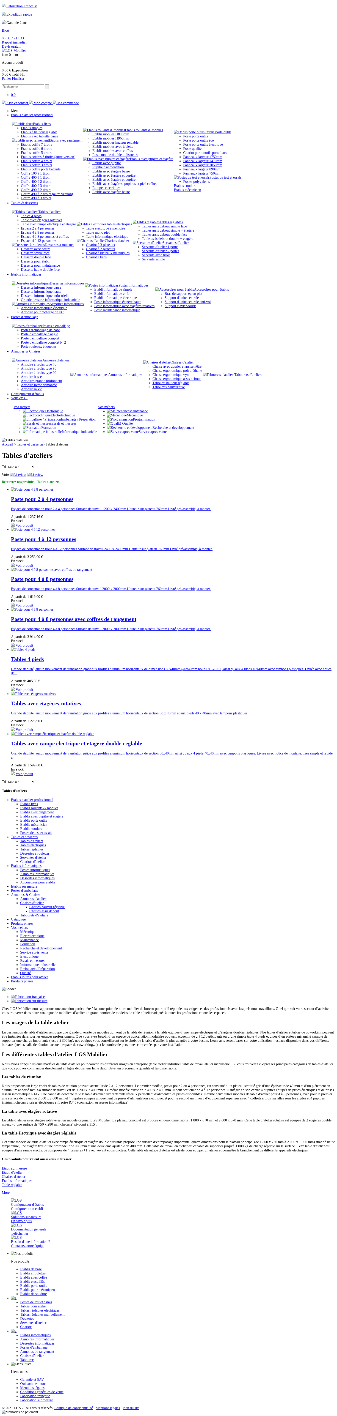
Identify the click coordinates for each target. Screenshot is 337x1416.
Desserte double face (36, 257)
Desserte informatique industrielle (45, 296)
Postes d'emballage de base (40, 330)
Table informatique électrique (107, 236)
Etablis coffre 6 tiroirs (36, 148)
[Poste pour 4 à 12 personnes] (33, 529)
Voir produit (24, 525)
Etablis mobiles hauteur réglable (115, 142)
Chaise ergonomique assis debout (176, 379)
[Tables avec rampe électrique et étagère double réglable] (52, 734)
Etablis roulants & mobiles (144, 130)
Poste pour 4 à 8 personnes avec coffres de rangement (73, 619)
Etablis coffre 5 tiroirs (36, 153)
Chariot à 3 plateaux (100, 245)
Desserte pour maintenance (40, 265)
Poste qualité (192, 148)
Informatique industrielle (79, 432)
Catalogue (18, 919)
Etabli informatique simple (113, 289)
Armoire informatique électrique (44, 308)
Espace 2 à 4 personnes (38, 228)
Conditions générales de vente (42, 1392)
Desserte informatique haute (41, 291)
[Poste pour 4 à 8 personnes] (51, 569)
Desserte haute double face (40, 269)
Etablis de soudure (33, 1294)
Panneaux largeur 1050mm (202, 165)
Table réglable (12, 1185)
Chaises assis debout (44, 911)
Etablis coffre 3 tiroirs (36, 165)
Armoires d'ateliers (55, 360)
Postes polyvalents (196, 181)
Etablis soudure (185, 186)
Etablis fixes (42, 124)
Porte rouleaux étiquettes (38, 346)
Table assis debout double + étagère (167, 239)
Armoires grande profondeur (41, 381)
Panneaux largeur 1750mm (202, 157)
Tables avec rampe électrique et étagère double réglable (76, 743)
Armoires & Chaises (25, 895)
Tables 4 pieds (31, 216)
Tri (4, 467)
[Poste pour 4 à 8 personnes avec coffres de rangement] (32, 609)
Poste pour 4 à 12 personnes (43, 539)
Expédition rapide (19, 14)
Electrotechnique (63, 415)
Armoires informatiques (67, 304)
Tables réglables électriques (40, 1310)
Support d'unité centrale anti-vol (188, 302)
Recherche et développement (173, 427)
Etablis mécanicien (187, 190)
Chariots (26, 1327)
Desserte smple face (35, 253)
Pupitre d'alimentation (108, 167)
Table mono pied (98, 232)
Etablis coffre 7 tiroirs (36, 144)
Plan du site (131, 1408)
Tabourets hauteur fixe (168, 387)
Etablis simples (31, 128)
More (6, 1193)
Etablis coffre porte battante (41, 169)
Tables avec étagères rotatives (46, 703)
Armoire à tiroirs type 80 (38, 368)
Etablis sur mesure (24, 886)
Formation (48, 427)
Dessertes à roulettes (59, 245)
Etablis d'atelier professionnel (32, 800)
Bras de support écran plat (183, 293)
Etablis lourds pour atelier (29, 977)
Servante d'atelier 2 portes (160, 251)
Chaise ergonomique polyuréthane (177, 370)
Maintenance (138, 411)
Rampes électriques (106, 188)
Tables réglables (171, 222)
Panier (6, 78)
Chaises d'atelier (182, 362)
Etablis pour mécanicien (37, 1290)
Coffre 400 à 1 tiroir (35, 177)
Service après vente (153, 432)
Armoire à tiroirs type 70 (38, 364)
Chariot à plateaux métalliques (108, 253)
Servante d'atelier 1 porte (160, 247)
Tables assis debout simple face (164, 226)
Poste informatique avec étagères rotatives (124, 306)
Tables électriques (119, 224)
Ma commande (67, 103)
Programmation (144, 419)
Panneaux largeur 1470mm (202, 161)
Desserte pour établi (35, 261)
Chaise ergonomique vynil (171, 375)
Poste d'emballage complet (40, 338)
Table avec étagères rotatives (41, 220)
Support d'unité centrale (182, 298)
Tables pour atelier (33, 1306)
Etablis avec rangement (65, 140)
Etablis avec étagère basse (111, 171)
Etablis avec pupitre (106, 163)
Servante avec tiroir (156, 255)
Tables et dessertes (30, 444)
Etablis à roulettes (33, 1273)
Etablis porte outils (217, 132)
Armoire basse (31, 377)
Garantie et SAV (32, 1379)
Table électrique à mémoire (105, 228)
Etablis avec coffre (33, 1277)
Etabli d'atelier (12, 1172)
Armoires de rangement (37, 1351)
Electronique (54, 411)
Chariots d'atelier (117, 241)
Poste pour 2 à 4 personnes (42, 499)
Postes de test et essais (225, 177)
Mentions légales (32, 1388)
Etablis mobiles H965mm (110, 138)
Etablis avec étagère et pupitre (113, 175)
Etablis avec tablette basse (39, 136)
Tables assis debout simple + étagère (168, 230)
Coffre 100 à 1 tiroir (35, 173)
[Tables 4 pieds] (23, 649)
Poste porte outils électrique (203, 144)
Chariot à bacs (96, 257)
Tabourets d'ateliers (248, 375)
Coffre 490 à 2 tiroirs (36, 190)
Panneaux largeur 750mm (201, 173)
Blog (5, 30)
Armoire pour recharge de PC (42, 312)
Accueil (7, 444)
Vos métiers (22, 407)
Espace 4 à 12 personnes (38, 241)
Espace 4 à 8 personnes (38, 232)
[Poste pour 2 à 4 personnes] (32, 489)
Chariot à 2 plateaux (100, 249)
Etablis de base (31, 1269)
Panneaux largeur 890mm (201, 169)
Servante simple (153, 259)
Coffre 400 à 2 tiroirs (36, 181)
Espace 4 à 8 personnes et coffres (45, 236)
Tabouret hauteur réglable (170, 383)
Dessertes (27, 1318)
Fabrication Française (21, 6)
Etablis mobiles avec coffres (112, 151)
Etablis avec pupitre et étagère (151, 159)
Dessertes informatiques (67, 283)
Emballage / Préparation (78, 419)
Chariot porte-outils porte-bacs (205, 153)
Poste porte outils (195, 136)
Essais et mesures (63, 423)
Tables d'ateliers (49, 212)
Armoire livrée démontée (39, 385)
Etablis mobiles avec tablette (112, 146)
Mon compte (43, 103)
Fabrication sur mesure (36, 1400)
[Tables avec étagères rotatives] (33, 694)
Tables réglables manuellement (42, 1314)
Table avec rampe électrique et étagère (48, 224)
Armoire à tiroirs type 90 (38, 373)
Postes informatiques (133, 285)
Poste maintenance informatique (117, 310)
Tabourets (27, 1360)
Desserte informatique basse (41, 287)
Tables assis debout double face (164, 234)
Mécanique (135, 415)
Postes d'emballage (56, 326)
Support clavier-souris (180, 306)
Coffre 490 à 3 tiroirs (36, 198)
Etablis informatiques (26, 866)
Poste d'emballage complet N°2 (43, 342)
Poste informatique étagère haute (117, 302)
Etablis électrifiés (32, 1281)
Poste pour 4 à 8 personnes (42, 579)
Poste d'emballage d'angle (39, 334)
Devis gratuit (11, 46)
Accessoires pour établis (211, 289)
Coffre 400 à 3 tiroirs (36, 186)
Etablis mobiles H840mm (110, 134)
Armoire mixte (31, 389)
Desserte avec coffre (35, 249)
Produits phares (22, 923)
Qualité (127, 423)
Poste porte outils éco (198, 140)
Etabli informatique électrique (115, 298)
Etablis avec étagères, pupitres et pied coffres (124, 184)
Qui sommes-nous (33, 1384)
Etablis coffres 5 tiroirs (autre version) (48, 157)
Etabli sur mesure (14, 1168)
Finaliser (18, 78)
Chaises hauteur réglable (47, 907)
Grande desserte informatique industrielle (50, 300)
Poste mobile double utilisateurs (115, 155)
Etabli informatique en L (112, 293)
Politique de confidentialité (73, 1408)
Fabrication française (35, 1396)
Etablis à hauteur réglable (39, 132)
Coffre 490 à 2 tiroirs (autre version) (47, 194)
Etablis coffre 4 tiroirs (36, 161)
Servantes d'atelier (176, 243)
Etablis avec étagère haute (111, 192)
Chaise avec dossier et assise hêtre (177, 366)
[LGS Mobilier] (14, 50)
